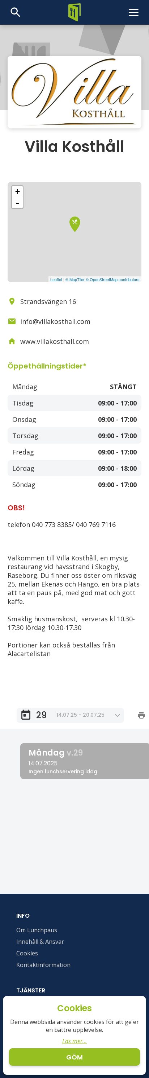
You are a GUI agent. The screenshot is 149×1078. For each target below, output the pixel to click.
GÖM (74, 1057)
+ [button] (17, 191)
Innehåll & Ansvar (40, 942)
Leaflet (56, 279)
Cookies (27, 953)
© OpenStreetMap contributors (113, 279)
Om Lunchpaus (36, 930)
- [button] (17, 203)
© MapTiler (75, 279)
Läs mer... (74, 1041)
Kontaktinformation (43, 965)
